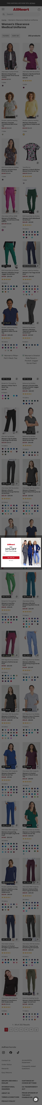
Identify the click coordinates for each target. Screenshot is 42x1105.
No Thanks (11, 560)
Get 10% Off (11, 557)
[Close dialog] (40, 539)
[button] (36, 1099)
